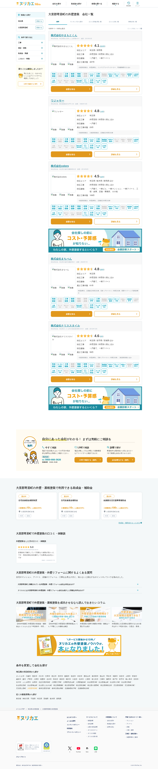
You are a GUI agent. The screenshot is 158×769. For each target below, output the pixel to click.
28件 (102, 269)
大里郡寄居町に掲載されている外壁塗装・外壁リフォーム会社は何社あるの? (46, 584)
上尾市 (128, 676)
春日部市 (95, 676)
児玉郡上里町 (21, 688)
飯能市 (66, 676)
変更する (39, 21)
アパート (129, 724)
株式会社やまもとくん (64, 35)
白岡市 (34, 682)
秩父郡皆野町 (70, 685)
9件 (101, 336)
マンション (130, 720)
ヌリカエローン (93, 730)
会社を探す (110, 720)
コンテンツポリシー (73, 725)
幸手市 (121, 679)
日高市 (136, 679)
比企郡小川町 (115, 682)
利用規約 (70, 728)
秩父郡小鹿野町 (93, 685)
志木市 (49, 679)
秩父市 (54, 676)
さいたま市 (20, 676)
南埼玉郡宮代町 (44, 688)
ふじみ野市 (27, 682)
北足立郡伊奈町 (44, 682)
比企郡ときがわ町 (45, 685)
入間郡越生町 (81, 682)
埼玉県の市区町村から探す (27, 671)
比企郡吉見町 (21, 685)
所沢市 (60, 676)
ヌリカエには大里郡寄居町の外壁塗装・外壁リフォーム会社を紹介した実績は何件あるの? (51, 590)
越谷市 (18, 679)
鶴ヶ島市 (128, 679)
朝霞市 (42, 679)
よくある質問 (71, 721)
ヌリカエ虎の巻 (93, 736)
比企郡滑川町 (92, 682)
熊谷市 (34, 676)
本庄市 (79, 676)
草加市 (134, 676)
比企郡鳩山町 (32, 685)
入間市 (36, 679)
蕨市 (24, 679)
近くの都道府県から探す (26, 694)
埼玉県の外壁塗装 (33, 709)
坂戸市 (115, 679)
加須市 (73, 676)
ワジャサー (57, 100)
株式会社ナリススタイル (65, 325)
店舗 (128, 727)
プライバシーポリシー (74, 732)
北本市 (81, 679)
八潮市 (87, 679)
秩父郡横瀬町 (58, 685)
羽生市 (108, 676)
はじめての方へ (72, 717)
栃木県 (52, 698)
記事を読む (110, 727)
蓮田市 (108, 679)
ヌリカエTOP (20, 709)
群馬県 (58, 698)
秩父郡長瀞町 (81, 685)
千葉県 (33, 698)
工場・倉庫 (130, 730)
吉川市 (18, 682)
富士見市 (95, 679)
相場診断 (90, 720)
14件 (102, 111)
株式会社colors (60, 166)
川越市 (28, 676)
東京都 (18, 698)
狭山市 (102, 676)
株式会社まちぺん (61, 258)
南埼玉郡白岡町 (57, 688)
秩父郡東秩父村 (106, 685)
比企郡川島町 (126, 682)
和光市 (55, 679)
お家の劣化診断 (93, 727)
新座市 (62, 679)
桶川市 (68, 679)
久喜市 (74, 679)
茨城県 (46, 698)
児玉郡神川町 (130, 685)
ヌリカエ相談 (92, 733)
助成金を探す (111, 724)
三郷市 (102, 679)
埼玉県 (39, 698)
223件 (102, 46)
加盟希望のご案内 (132, 737)
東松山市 (87, 676)
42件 (102, 177)
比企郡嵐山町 (104, 682)
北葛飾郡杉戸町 (70, 688)
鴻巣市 (115, 676)
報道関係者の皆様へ (37, 765)
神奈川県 (26, 698)
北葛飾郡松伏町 (83, 688)
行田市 (47, 676)
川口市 (41, 676)
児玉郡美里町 (118, 685)
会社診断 (90, 724)
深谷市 (121, 676)
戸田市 (29, 679)
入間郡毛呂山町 (68, 682)
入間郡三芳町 (57, 682)
